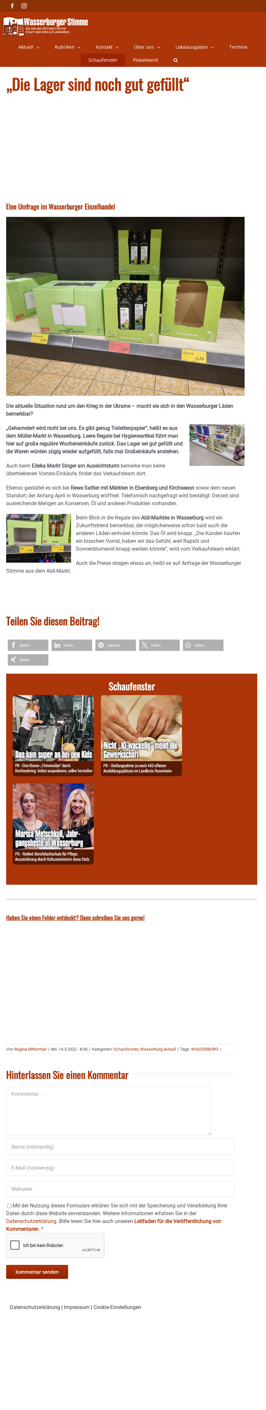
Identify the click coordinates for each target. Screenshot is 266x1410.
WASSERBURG (204, 1049)
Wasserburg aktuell (158, 1049)
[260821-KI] (141, 699)
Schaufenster (126, 1049)
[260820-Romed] (53, 787)
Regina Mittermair (30, 1049)
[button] (176, 60)
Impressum (77, 1307)
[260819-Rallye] (53, 699)
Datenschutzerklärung (35, 1307)
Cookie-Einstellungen (117, 1307)
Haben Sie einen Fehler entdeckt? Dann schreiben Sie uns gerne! (75, 917)
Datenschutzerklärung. (32, 1221)
